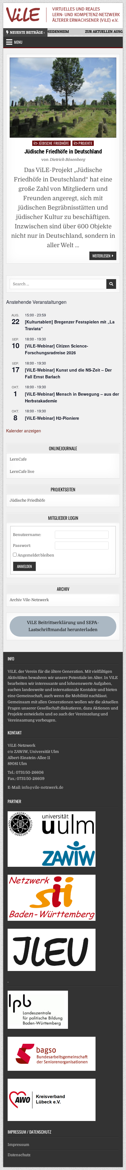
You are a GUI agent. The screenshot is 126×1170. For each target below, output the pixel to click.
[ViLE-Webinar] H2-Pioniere (52, 418)
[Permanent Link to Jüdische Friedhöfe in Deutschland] (63, 98)
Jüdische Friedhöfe (54, 143)
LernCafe (18, 459)
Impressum (18, 1144)
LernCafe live (22, 471)
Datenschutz (19, 1155)
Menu (18, 42)
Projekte (85, 143)
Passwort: (22, 545)
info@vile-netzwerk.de (42, 787)
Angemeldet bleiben (36, 555)
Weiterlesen (104, 256)
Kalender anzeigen (23, 431)
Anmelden (24, 566)
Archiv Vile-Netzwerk (29, 600)
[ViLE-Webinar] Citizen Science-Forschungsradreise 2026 (56, 349)
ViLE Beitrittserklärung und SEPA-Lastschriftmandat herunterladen (63, 626)
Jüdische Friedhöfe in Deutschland (63, 151)
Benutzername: (27, 534)
